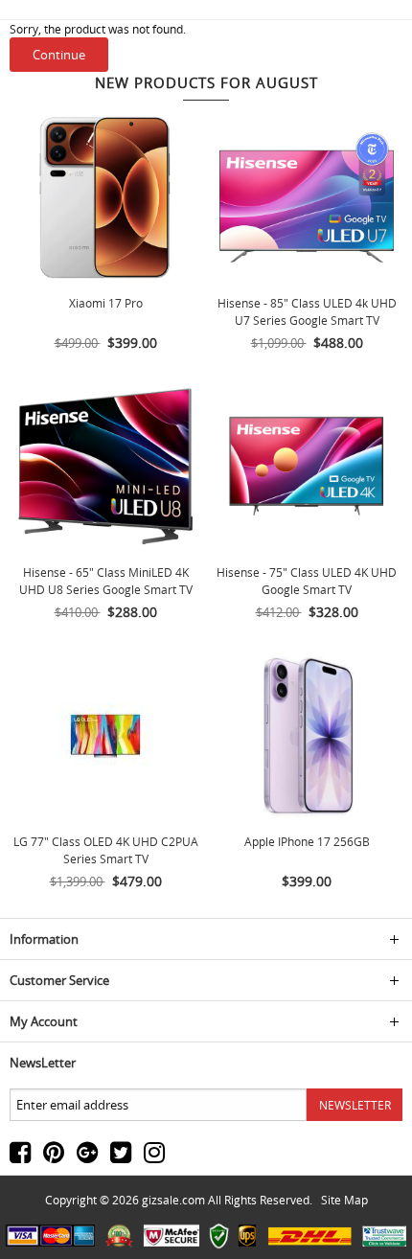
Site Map (344, 1199)
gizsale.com (173, 1199)
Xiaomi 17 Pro (106, 302)
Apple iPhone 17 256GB (307, 841)
